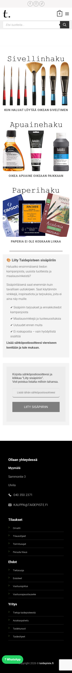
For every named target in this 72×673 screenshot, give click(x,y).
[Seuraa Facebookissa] (30, 3)
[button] (59, 14)
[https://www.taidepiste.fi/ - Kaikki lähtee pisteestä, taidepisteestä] (13, 14)
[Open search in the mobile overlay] (36, 24)
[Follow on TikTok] (41, 3)
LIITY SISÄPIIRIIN (36, 407)
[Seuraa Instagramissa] (36, 3)
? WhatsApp (12, 659)
